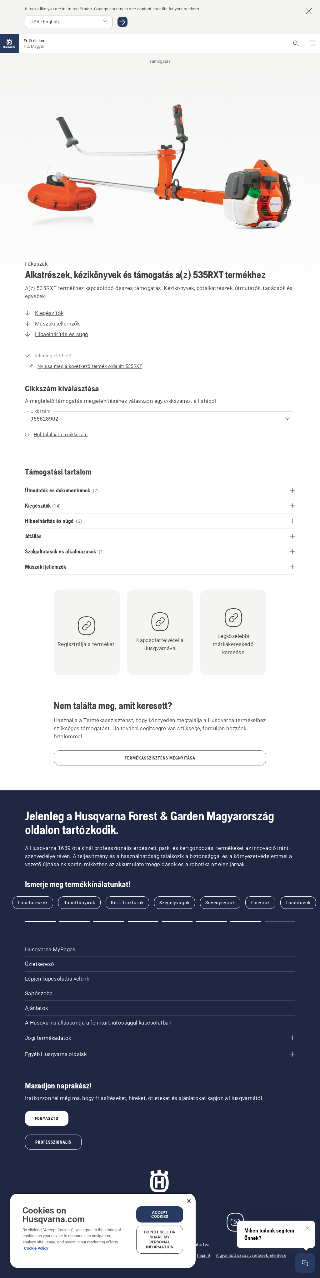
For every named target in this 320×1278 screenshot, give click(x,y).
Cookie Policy (36, 1248)
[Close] (188, 1200)
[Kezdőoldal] (9, 43)
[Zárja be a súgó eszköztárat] (307, 1228)
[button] (40, 921)
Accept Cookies (159, 1214)
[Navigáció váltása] (312, 43)
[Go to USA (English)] (123, 22)
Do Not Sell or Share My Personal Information (159, 1239)
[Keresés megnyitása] (296, 43)
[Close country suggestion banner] (309, 11)
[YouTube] (235, 1222)
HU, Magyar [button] (34, 46)
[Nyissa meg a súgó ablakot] (305, 1263)
